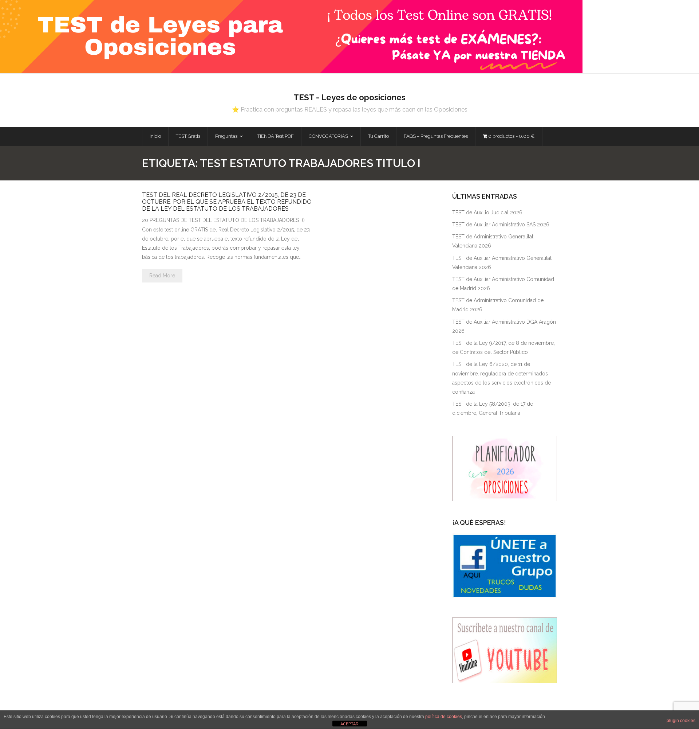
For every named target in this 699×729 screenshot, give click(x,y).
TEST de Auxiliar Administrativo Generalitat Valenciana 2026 (502, 262)
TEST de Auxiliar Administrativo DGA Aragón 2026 (504, 326)
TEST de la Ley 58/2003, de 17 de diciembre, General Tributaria (492, 408)
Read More (162, 275)
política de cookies (443, 716)
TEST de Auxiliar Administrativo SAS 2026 (500, 224)
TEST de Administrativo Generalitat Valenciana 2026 (492, 241)
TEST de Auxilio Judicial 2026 (487, 212)
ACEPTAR (349, 724)
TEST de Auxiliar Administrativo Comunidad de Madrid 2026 (503, 283)
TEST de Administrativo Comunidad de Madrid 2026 (498, 304)
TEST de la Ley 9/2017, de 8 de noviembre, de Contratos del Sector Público (503, 347)
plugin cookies (681, 720)
